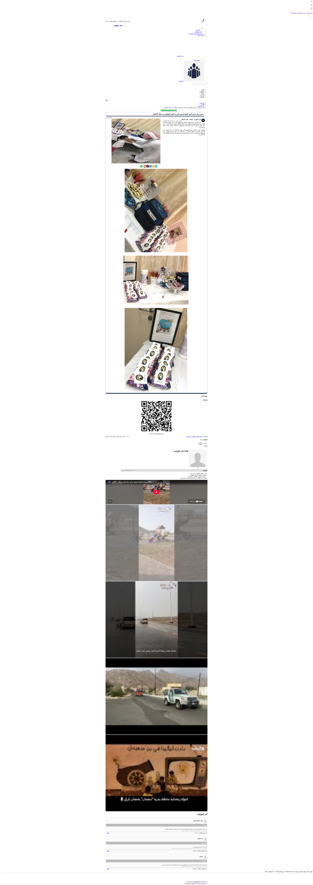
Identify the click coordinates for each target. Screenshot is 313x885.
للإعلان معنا (201, 35)
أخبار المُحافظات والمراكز (195, 33)
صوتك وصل (196, 60)
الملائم (205, 445)
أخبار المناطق (199, 32)
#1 (197, 467)
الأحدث (200, 442)
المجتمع (181, 81)
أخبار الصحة (201, 106)
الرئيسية (197, 30)
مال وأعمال (180, 56)
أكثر (107, 833)
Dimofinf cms (196, 881)
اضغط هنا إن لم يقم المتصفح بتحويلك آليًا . (301, 13)
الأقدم (200, 444)
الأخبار (202, 104)
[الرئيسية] (203, 20)
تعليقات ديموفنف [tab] (190, 436)
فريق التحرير (198, 436)
